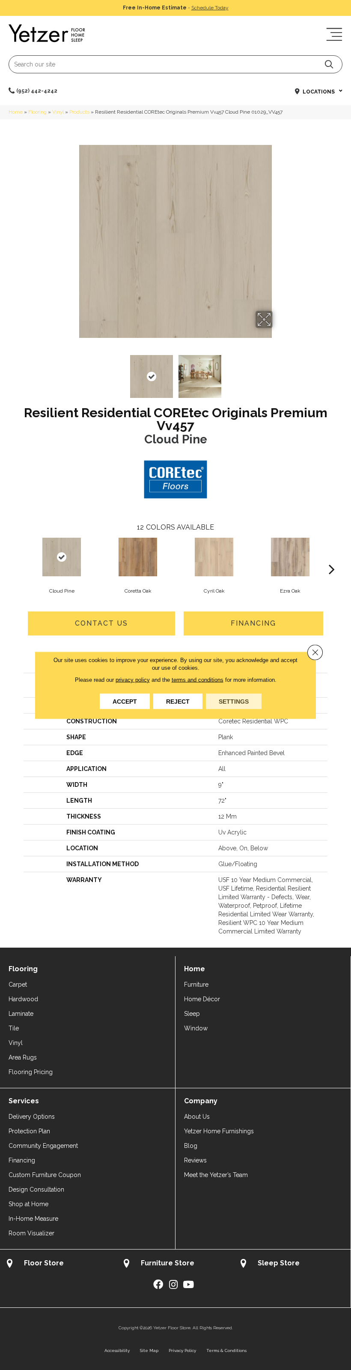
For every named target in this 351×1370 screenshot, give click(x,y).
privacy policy (133, 679)
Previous (72, 372)
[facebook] (158, 1285)
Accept (125, 701)
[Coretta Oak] (138, 557)
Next (278, 372)
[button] (329, 64)
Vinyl (58, 112)
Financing (253, 623)
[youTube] (188, 1285)
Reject (178, 701)
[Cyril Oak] (214, 557)
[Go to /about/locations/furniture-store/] (175, 1264)
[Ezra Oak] (290, 557)
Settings (234, 701)
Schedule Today (210, 8)
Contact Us (101, 623)
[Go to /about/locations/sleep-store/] (292, 1264)
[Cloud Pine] (62, 557)
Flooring (37, 112)
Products (79, 112)
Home (16, 112)
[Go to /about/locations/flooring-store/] (58, 1264)
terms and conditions (197, 679)
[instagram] (173, 1285)
